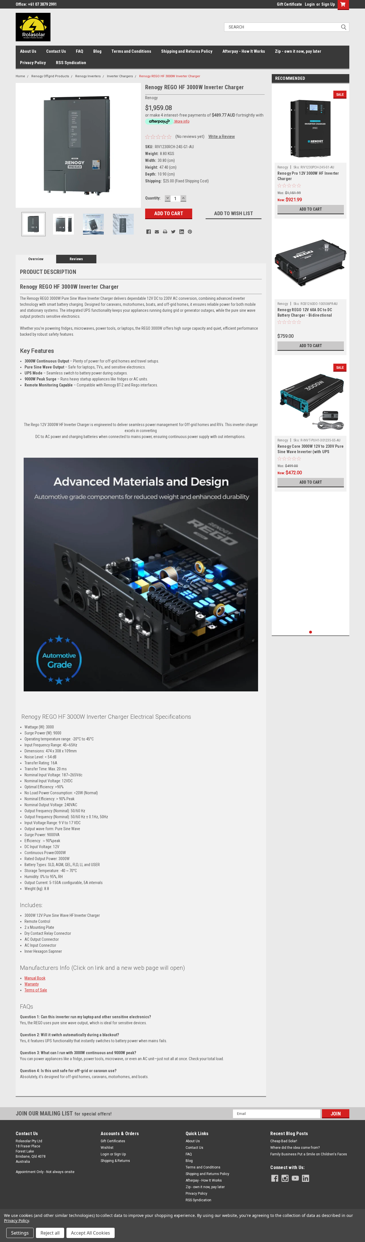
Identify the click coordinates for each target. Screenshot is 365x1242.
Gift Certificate (289, 4)
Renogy (282, 167)
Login (310, 4)
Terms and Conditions (131, 51)
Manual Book (35, 978)
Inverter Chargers (120, 76)
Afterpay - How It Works (243, 51)
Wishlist (107, 1148)
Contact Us (56, 51)
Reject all (50, 1233)
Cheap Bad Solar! (283, 1141)
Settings (20, 1233)
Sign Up (328, 4)
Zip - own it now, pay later (298, 51)
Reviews (76, 259)
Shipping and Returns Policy (186, 51)
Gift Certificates (113, 1141)
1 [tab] (310, 632)
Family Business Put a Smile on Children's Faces (308, 1154)
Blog (97, 51)
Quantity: (153, 198)
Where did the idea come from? (295, 1148)
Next (135, 145)
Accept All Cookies (90, 1233)
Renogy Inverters (88, 76)
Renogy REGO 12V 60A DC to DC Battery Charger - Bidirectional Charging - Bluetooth (304, 315)
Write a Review (221, 136)
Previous (21, 145)
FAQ (79, 51)
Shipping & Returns (115, 1161)
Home (20, 76)
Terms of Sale (36, 990)
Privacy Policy (33, 62)
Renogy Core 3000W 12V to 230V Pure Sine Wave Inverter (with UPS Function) (310, 451)
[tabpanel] (311, 152)
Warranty (32, 984)
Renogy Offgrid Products (50, 76)
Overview (35, 259)
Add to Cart (310, 209)
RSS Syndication (71, 62)
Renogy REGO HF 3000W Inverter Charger (169, 76)
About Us (28, 51)
